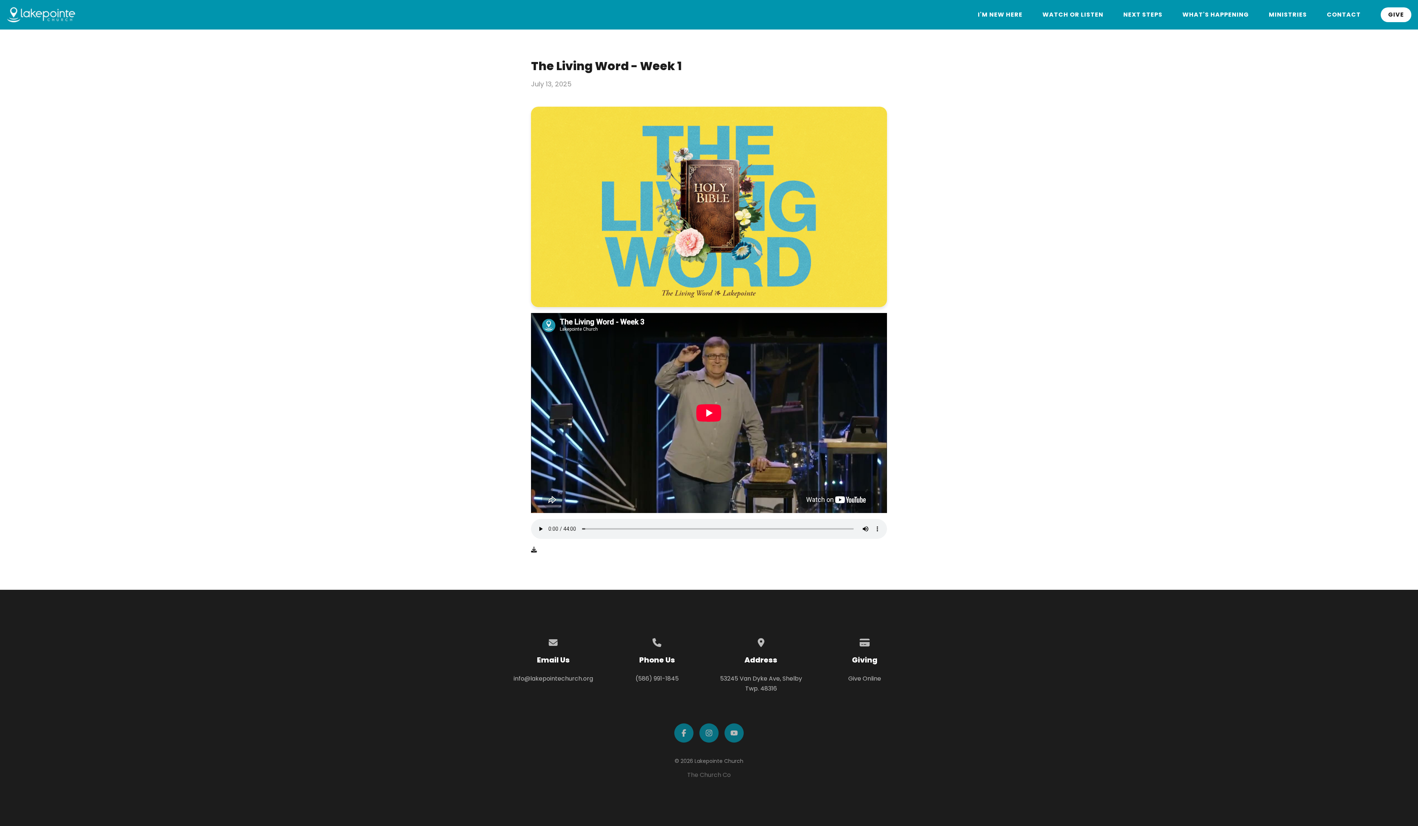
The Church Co (709, 775)
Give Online (864, 678)
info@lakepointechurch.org (553, 678)
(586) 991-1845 (657, 678)
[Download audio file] (534, 549)
